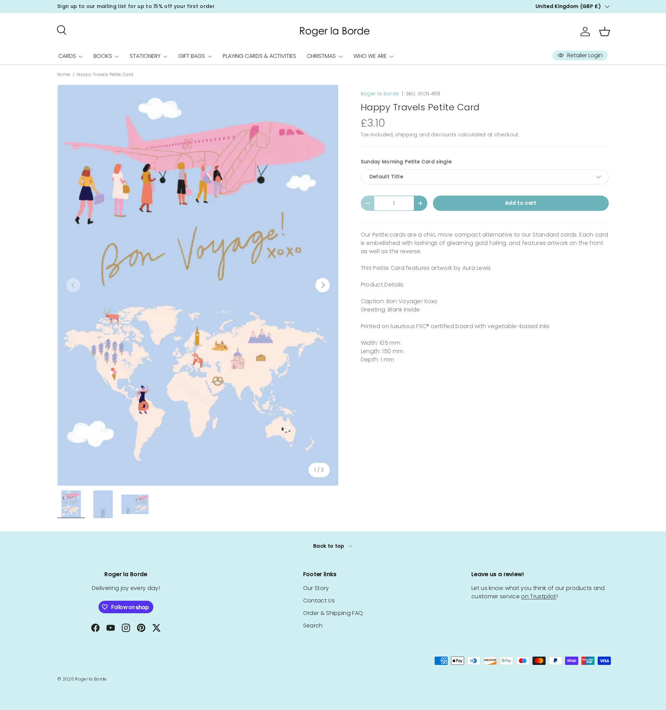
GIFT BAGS (191, 56)
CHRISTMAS (321, 56)
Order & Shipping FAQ (333, 613)
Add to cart (521, 202)
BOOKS (103, 56)
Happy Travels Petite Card (105, 74)
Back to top (329, 545)
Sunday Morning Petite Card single (406, 161)
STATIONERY (145, 56)
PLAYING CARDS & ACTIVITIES (259, 56)
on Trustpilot (538, 596)
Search (313, 626)
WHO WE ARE (370, 56)
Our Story (316, 588)
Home (63, 74)
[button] (604, 31)
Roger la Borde (380, 93)
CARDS (67, 56)
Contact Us (319, 601)
